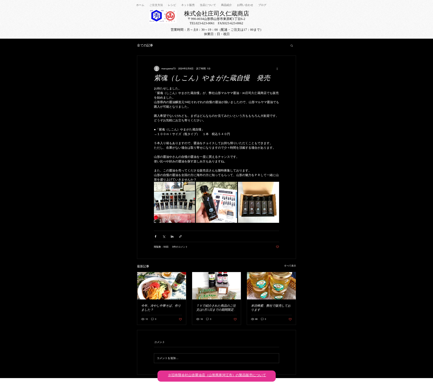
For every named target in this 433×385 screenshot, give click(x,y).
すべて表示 (290, 265)
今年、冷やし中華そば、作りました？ (161, 308)
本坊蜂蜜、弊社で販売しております (271, 308)
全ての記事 (145, 45)
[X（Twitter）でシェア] (163, 236)
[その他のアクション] (277, 69)
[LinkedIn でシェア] (172, 236)
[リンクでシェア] (180, 236)
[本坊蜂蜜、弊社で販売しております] (271, 285)
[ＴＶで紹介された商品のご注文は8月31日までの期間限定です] (216, 285)
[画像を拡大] (174, 202)
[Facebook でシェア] (155, 236)
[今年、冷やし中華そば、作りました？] (161, 285)
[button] (291, 45)
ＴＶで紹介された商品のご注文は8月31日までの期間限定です (216, 308)
